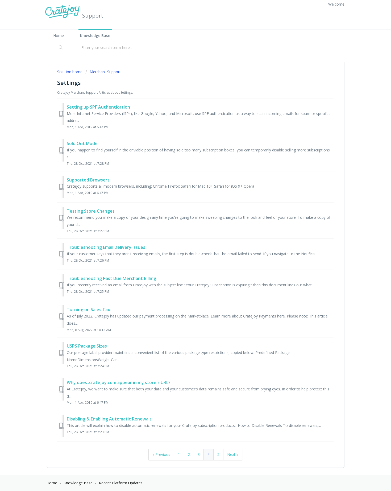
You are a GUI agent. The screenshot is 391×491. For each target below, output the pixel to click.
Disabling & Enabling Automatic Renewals (109, 419)
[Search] (61, 48)
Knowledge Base (95, 35)
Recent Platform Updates (121, 482)
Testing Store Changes (91, 211)
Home (58, 35)
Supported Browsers (88, 180)
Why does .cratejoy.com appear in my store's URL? (118, 382)
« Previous (161, 454)
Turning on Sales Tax (88, 309)
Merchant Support (105, 71)
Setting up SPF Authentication (98, 107)
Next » (232, 454)
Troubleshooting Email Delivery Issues (106, 247)
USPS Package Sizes (87, 346)
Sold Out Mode (82, 143)
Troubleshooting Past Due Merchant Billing (111, 278)
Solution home (70, 71)
